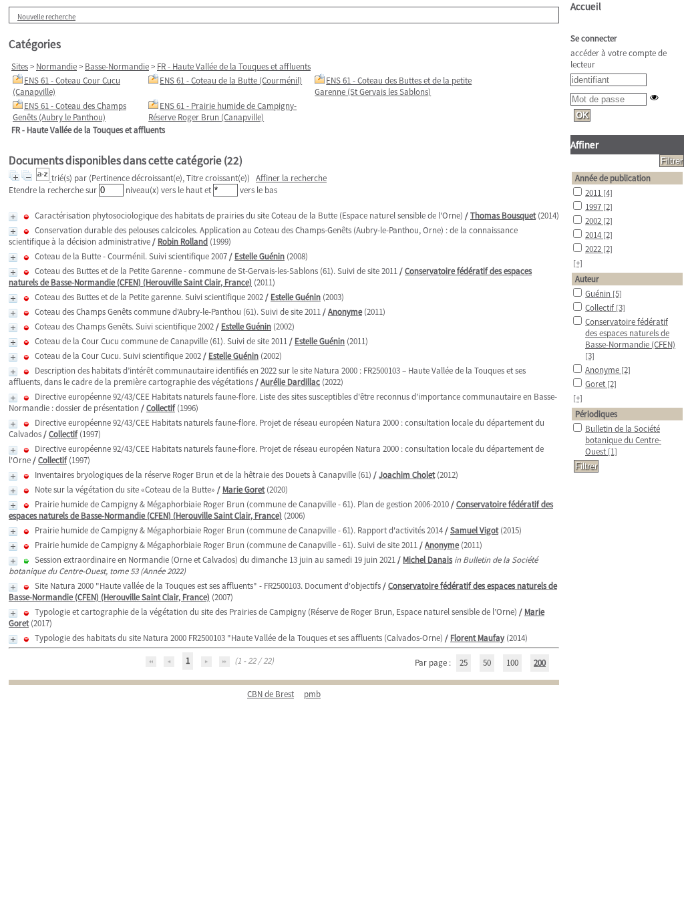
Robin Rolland (183, 241)
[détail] (13, 217)
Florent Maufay (477, 638)
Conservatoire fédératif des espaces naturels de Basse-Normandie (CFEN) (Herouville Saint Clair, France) (281, 510)
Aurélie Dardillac (290, 382)
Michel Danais (427, 559)
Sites (19, 66)
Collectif (160, 408)
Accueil (585, 6)
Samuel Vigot (474, 530)
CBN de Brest (270, 694)
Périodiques (596, 414)
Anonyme (345, 311)
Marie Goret (243, 489)
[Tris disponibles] (43, 178)
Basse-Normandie (117, 66)
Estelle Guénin (259, 256)
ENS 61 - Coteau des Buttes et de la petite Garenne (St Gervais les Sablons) (393, 86)
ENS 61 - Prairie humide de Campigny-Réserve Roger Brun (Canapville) (222, 111)
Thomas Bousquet (503, 215)
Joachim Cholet (407, 475)
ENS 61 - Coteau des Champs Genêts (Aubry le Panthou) (69, 111)
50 (487, 662)
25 (464, 662)
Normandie (56, 66)
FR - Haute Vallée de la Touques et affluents (234, 66)
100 (512, 662)
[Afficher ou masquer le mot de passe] (654, 97)
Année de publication (613, 178)
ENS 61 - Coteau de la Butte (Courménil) (231, 80)
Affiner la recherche (291, 178)
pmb (312, 694)
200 (540, 662)
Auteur (587, 279)
